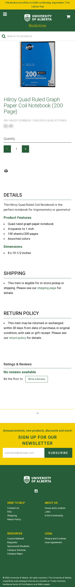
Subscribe (58, 453)
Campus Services (16, 550)
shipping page (46, 288)
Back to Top (37, 417)
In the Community (54, 515)
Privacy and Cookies (55, 538)
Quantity (9, 139)
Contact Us (13, 508)
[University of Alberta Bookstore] (38, 16)
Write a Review (36, 379)
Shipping (12, 515)
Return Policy (14, 519)
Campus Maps (15, 553)
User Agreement (53, 542)
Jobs (47, 511)
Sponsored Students (18, 546)
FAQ (9, 511)
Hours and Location (55, 508)
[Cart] (68, 17)
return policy (17, 338)
